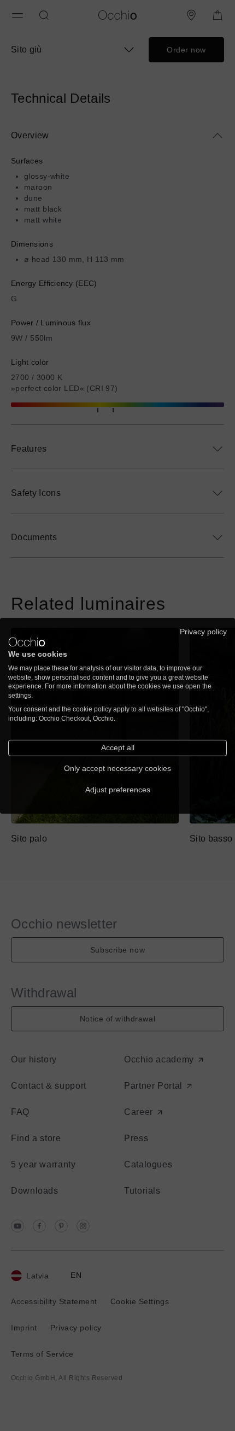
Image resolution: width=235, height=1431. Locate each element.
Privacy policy (203, 631)
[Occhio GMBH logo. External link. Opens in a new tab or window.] (26, 642)
